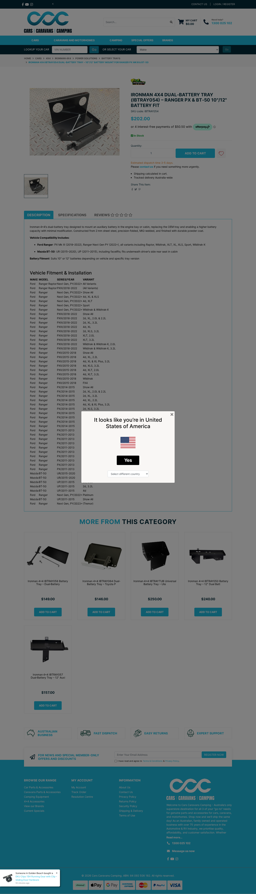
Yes (128, 460)
